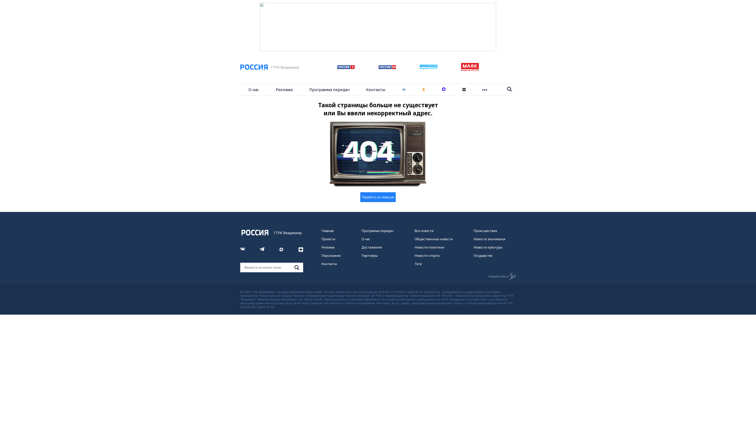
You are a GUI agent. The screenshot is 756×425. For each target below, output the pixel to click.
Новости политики (429, 247)
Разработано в (498, 276)
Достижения (372, 247)
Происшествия (485, 231)
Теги (418, 264)
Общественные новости (434, 239)
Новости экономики (489, 239)
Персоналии (331, 255)
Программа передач (329, 89)
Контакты (375, 89)
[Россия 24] (387, 68)
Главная (327, 231)
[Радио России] (428, 68)
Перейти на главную (378, 197)
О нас (253, 89)
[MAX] (444, 89)
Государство (483, 255)
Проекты (328, 239)
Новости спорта (427, 255)
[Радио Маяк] (470, 70)
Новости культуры (488, 247)
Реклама (284, 89)
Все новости (424, 231)
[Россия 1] (346, 68)
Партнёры (370, 255)
